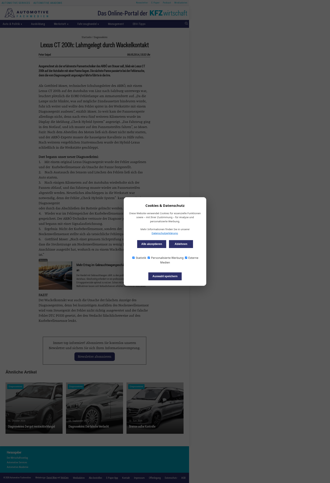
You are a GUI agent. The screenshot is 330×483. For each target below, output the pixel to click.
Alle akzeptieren (151, 244)
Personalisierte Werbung (167, 258)
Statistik (140, 258)
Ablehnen (181, 244)
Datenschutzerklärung (165, 233)
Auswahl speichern (165, 276)
